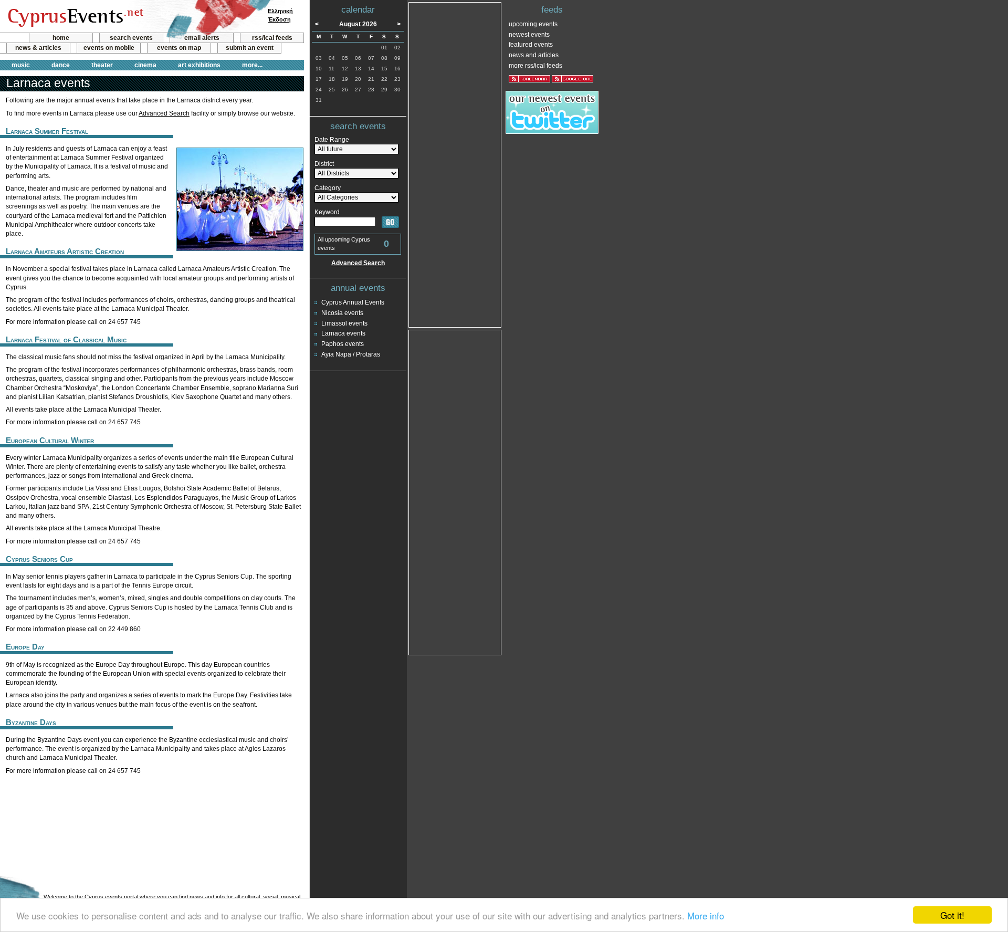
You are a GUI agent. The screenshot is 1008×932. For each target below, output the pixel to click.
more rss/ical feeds (535, 65)
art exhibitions (199, 65)
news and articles (534, 55)
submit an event (250, 47)
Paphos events (342, 344)
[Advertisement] (152, 808)
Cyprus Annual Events (352, 302)
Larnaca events (343, 333)
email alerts (201, 37)
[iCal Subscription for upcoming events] (529, 78)
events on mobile (108, 47)
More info (705, 915)
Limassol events (344, 323)
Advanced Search (164, 113)
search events (131, 37)
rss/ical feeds (272, 37)
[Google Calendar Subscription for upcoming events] (572, 78)
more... (252, 65)
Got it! (952, 914)
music (21, 65)
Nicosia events (342, 313)
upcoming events (533, 24)
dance (60, 65)
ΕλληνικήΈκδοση (280, 15)
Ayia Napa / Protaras (350, 354)
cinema (145, 65)
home (60, 37)
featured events (531, 44)
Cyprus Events (74, 17)
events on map (179, 47)
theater (102, 65)
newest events (529, 34)
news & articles (38, 47)
